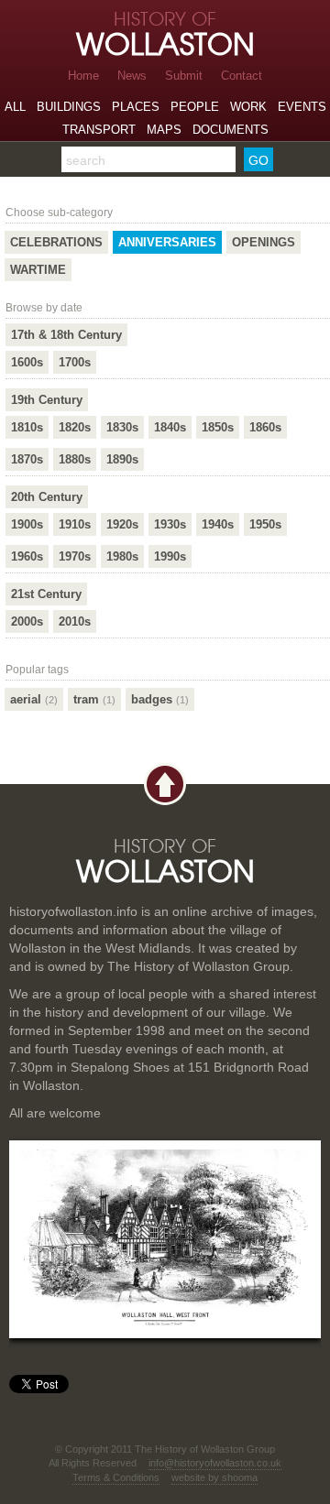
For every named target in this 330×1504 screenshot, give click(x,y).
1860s (265, 427)
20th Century (46, 497)
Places (136, 107)
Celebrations (56, 242)
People (194, 107)
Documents (230, 129)
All (15, 107)
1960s (27, 556)
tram (94, 699)
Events (302, 107)
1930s (170, 524)
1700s (75, 362)
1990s (170, 556)
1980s (122, 556)
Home (83, 75)
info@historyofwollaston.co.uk (214, 1462)
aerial (34, 699)
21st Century (46, 594)
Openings (263, 242)
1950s (265, 524)
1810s (27, 427)
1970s (75, 556)
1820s (75, 427)
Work (248, 107)
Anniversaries (167, 242)
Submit (184, 75)
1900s (27, 524)
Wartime (38, 270)
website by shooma (214, 1477)
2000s (27, 621)
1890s (122, 459)
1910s (75, 524)
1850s (218, 427)
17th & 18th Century (66, 335)
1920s (122, 524)
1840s (170, 427)
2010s (75, 621)
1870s (27, 459)
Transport (99, 129)
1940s (218, 524)
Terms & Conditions (116, 1477)
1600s (27, 362)
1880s (75, 459)
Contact (241, 75)
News (132, 75)
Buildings (69, 107)
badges (160, 699)
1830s (122, 427)
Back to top (165, 784)
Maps (164, 129)
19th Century (46, 400)
